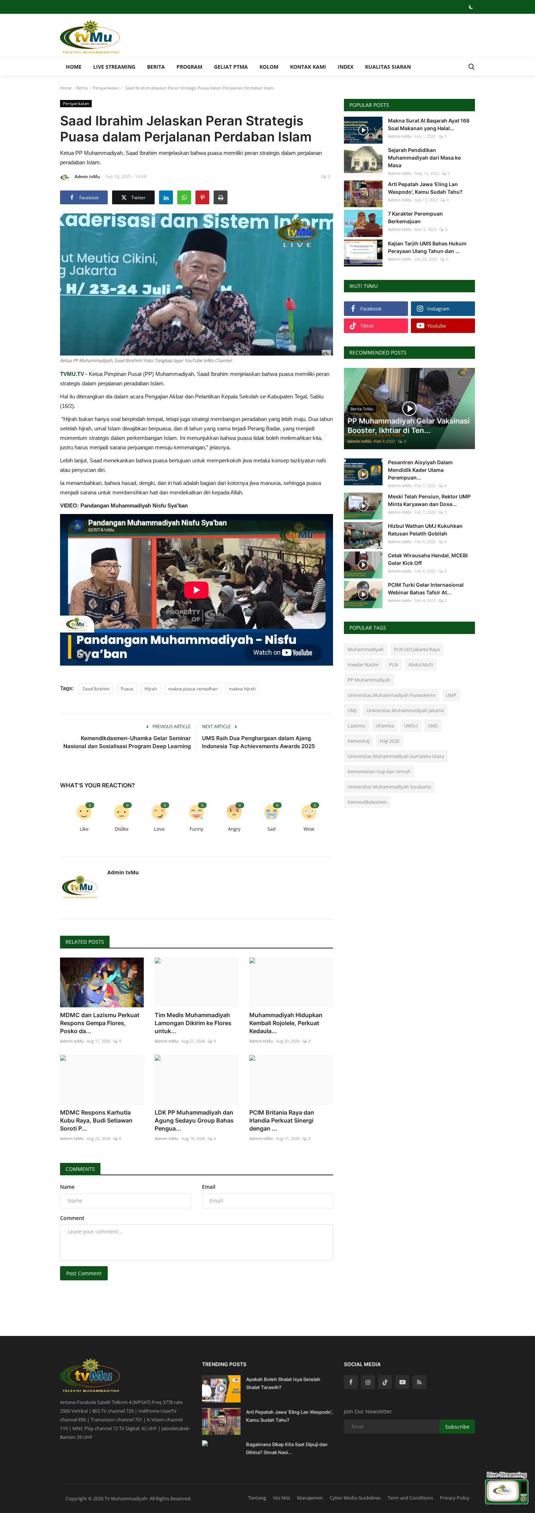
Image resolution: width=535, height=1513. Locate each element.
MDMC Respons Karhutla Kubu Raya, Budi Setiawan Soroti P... (96, 1120)
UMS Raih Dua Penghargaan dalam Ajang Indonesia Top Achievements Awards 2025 (258, 742)
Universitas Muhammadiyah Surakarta (389, 786)
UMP (451, 695)
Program (189, 66)
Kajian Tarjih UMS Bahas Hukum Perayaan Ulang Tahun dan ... (427, 247)
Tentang (257, 1497)
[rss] (419, 1382)
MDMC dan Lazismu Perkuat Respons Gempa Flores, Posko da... (99, 1023)
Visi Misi (281, 1497)
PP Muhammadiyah (369, 680)
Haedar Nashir (363, 664)
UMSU (410, 725)
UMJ (352, 710)
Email (208, 1186)
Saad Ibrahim (96, 689)
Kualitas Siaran (388, 66)
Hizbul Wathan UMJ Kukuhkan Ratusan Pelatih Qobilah (425, 530)
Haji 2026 (389, 741)
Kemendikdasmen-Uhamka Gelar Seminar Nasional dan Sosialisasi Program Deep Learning (127, 742)
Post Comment (84, 1273)
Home (74, 66)
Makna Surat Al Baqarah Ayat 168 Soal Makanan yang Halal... (428, 124)
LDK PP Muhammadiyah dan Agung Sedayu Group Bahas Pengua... (194, 1120)
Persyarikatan (106, 88)
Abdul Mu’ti (420, 664)
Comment (72, 1218)
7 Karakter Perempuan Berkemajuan (415, 217)
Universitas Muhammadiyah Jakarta (405, 710)
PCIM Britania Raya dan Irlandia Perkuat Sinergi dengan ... (281, 1120)
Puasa (127, 689)
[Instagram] (368, 1382)
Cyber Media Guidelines (355, 1497)
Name (67, 1186)
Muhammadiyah (366, 649)
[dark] (471, 6)
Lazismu (356, 725)
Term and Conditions (410, 1497)
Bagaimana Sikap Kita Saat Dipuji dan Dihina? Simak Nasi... (287, 1448)
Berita (156, 66)
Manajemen (310, 1497)
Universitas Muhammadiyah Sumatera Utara (396, 756)
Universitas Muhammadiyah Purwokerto (392, 695)
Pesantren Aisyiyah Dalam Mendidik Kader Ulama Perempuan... (420, 470)
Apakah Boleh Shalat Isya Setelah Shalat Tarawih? (283, 1383)
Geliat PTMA (231, 66)
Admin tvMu (87, 176)
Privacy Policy (454, 1497)
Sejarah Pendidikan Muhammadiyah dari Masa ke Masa (424, 157)
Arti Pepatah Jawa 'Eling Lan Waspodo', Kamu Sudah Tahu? (425, 188)
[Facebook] (351, 1382)
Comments (80, 1168)
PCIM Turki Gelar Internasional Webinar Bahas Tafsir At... (426, 588)
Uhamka (385, 725)
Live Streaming (114, 66)
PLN (393, 664)
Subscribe (457, 1426)
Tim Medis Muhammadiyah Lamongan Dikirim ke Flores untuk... (193, 1023)
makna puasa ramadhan (193, 689)
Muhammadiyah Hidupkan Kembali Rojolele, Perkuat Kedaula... (285, 1023)
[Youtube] (402, 1382)
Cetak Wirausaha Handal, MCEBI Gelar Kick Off (428, 559)
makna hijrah (242, 689)
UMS (433, 725)
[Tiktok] (385, 1382)
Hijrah (150, 689)
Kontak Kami (308, 66)
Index (345, 66)
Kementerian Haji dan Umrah (379, 771)
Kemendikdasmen (367, 802)
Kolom (268, 66)
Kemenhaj (358, 741)
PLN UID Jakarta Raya (417, 649)
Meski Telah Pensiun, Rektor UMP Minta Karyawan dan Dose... (429, 500)
